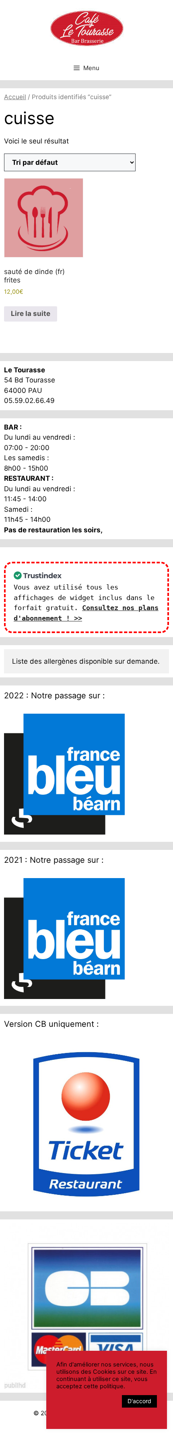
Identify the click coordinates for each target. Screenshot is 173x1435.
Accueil (15, 97)
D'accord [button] (139, 1401)
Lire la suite (30, 313)
